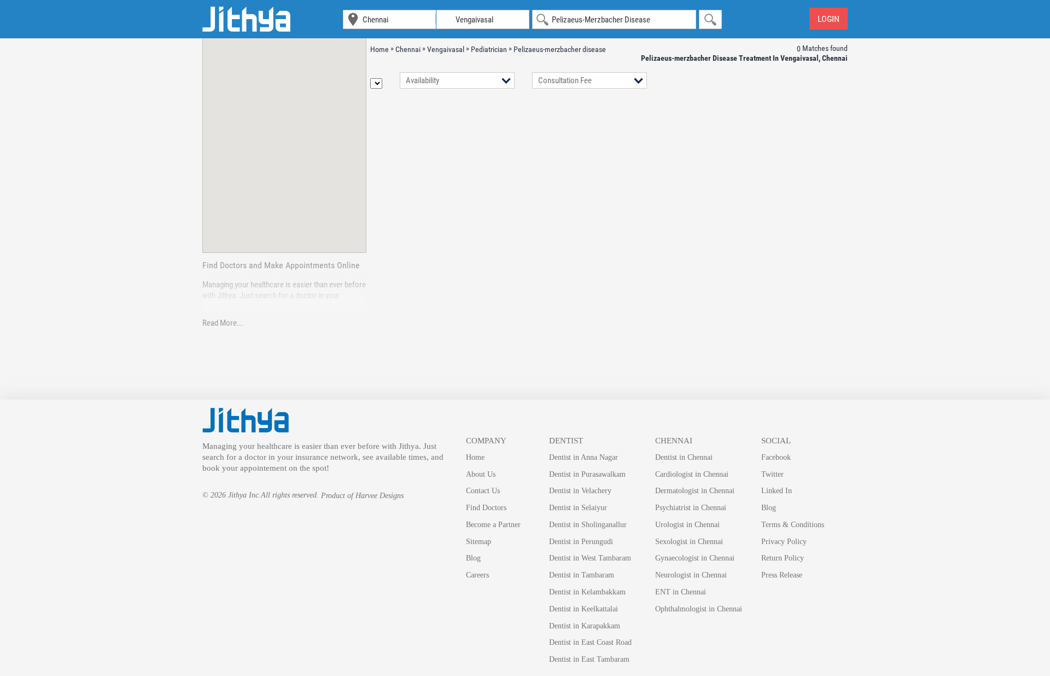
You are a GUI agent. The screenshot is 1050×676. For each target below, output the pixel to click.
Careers (477, 575)
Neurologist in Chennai (691, 575)
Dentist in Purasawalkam (587, 474)
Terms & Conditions (792, 525)
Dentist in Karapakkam (584, 626)
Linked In (776, 491)
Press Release (781, 575)
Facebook (776, 457)
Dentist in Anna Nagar (583, 457)
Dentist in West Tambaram (590, 558)
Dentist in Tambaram (581, 575)
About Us (480, 474)
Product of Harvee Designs (362, 496)
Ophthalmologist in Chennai (698, 609)
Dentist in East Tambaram (589, 659)
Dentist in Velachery (580, 491)
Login (828, 19)
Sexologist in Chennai (689, 542)
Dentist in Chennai (684, 457)
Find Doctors (486, 508)
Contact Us (483, 491)
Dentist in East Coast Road (590, 642)
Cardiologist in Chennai (691, 474)
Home (475, 457)
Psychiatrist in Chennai (690, 508)
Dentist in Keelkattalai (583, 609)
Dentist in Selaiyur (578, 508)
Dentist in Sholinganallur (588, 525)
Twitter (772, 474)
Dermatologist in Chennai (694, 491)
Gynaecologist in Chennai (694, 558)
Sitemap (478, 542)
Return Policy (782, 558)
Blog (473, 558)
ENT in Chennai (680, 592)
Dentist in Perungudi (581, 542)
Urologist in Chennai (687, 525)
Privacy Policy (784, 542)
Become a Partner (493, 525)
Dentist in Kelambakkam (587, 592)
